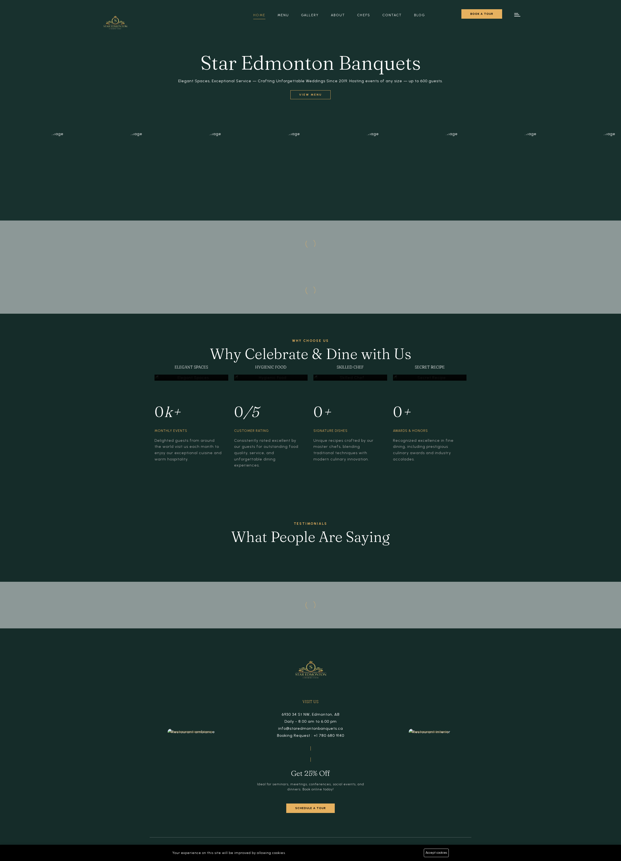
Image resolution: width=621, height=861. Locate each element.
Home (259, 15)
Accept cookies (436, 852)
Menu (283, 15)
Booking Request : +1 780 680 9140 (310, 735)
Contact (392, 15)
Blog (419, 15)
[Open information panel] (518, 15)
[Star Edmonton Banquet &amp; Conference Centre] (115, 24)
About (338, 15)
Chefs (363, 15)
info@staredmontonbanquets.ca (310, 728)
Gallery (310, 15)
